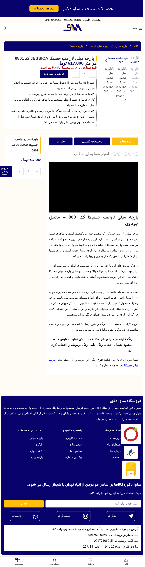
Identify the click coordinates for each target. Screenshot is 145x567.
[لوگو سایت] (72, 28)
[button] (135, 60)
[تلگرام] (130, 516)
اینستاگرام (64, 516)
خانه (135, 46)
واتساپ (16, 516)
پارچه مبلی (121, 46)
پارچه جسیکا (76, 46)
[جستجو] (4, 28)
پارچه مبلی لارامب (99, 46)
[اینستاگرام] (85, 516)
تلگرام (112, 516)
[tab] (125, 141)
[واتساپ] (35, 516)
